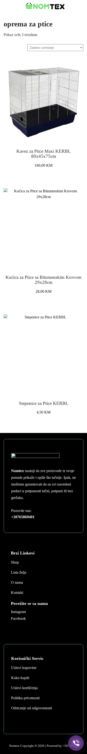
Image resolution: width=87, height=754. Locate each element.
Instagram (18, 612)
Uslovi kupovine (23, 668)
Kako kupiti (20, 678)
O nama (17, 582)
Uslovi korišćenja (24, 688)
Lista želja (18, 572)
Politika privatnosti (25, 698)
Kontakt (17, 592)
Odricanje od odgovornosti (31, 708)
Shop (15, 562)
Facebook (18, 618)
